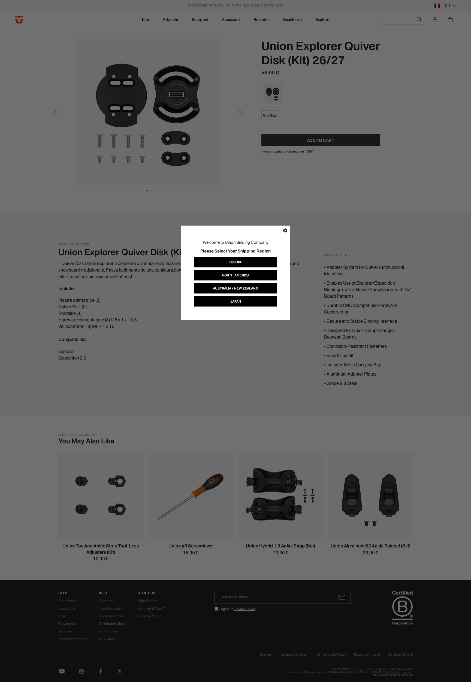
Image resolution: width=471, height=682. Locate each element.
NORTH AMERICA (235, 275)
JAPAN (235, 301)
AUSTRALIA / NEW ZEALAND (235, 288)
